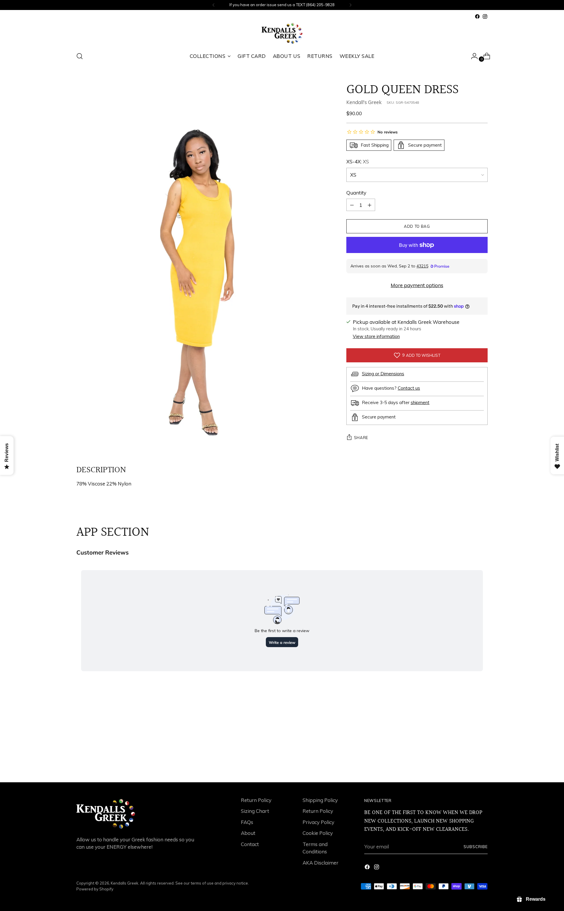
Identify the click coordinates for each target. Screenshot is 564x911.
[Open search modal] (79, 56)
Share (361, 437)
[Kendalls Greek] (282, 33)
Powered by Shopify (94, 889)
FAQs (247, 822)
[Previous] (213, 5)
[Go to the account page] (472, 56)
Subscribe (476, 846)
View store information (376, 336)
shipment (420, 402)
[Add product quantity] (352, 205)
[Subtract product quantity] (369, 205)
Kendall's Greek (364, 102)
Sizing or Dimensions (383, 373)
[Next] (350, 5)
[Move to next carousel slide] (483, 762)
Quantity (356, 193)
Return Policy (256, 800)
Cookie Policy (318, 833)
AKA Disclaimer (320, 863)
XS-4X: (357, 161)
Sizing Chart (255, 811)
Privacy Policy (318, 822)
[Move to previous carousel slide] (469, 762)
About (248, 833)
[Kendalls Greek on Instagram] (485, 16)
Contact (250, 844)
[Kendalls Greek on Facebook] (477, 16)
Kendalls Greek (124, 883)
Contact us (409, 388)
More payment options (417, 285)
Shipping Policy (320, 800)
